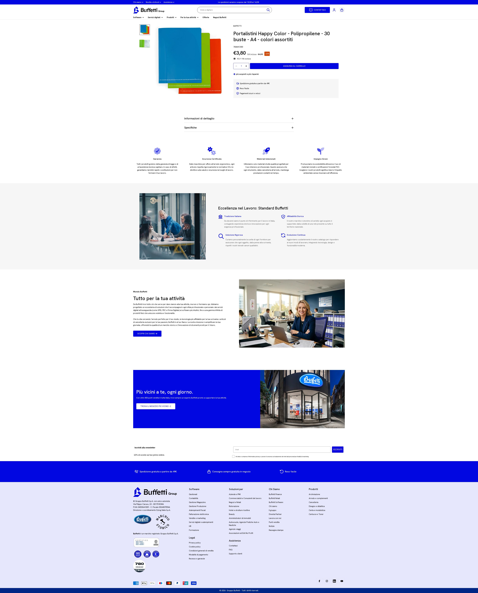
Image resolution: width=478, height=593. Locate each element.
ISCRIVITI (337, 449)
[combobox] (234, 10)
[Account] (334, 9)
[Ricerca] (268, 9)
